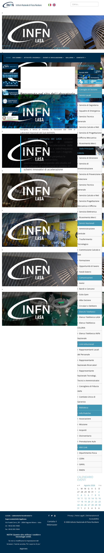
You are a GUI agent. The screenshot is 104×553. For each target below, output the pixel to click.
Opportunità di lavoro (89, 266)
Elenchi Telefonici (87, 311)
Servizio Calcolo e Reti (89, 127)
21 (92, 501)
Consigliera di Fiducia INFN (88, 388)
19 (85, 501)
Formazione (84, 260)
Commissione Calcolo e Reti (88, 252)
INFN (33, 105)
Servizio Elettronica (88, 211)
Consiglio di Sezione (88, 89)
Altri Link (83, 447)
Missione (83, 424)
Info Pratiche (85, 413)
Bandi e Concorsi (87, 288)
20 (89, 501)
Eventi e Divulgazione (53, 58)
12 (85, 498)
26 (85, 505)
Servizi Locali (85, 95)
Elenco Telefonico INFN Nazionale (88, 336)
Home (8, 58)
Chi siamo (16, 58)
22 (96, 501)
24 (78, 505)
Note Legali (79, 515)
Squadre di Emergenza (89, 111)
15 (96, 498)
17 (78, 501)
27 (89, 505)
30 (99, 505)
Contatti (80, 58)
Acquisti (83, 430)
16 (99, 498)
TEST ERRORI (26, 181)
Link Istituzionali (86, 344)
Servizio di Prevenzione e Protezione (89, 176)
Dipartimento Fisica (88, 453)
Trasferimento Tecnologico (84, 241)
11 (82, 498)
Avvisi (81, 283)
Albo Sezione (85, 300)
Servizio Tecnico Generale (85, 119)
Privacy (70, 515)
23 (99, 501)
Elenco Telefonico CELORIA (86, 325)
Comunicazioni (86, 277)
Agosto (87, 485)
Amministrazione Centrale (86, 231)
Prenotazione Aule (87, 441)
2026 (93, 485)
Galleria (69, 58)
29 (96, 505)
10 (78, 498)
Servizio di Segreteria (88, 105)
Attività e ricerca (32, 58)
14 (92, 498)
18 (82, 501)
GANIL (82, 464)
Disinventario (85, 435)
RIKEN (82, 470)
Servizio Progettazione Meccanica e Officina (88, 203)
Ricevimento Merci (87, 143)
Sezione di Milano (61, 48)
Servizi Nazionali (86, 223)
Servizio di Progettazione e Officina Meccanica (89, 135)
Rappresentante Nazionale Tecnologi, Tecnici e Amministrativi (88, 375)
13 (89, 498)
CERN (81, 458)
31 (78, 508)
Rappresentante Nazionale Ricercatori (87, 362)
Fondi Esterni (85, 272)
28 (92, 505)
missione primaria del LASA (45, 138)
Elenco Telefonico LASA (89, 317)
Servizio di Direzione (88, 158)
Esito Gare (83, 294)
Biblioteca (83, 407)
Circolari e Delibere (88, 306)
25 (82, 505)
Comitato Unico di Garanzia (86, 399)
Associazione (85, 418)
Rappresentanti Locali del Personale (88, 352)
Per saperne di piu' (33, 544)
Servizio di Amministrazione (85, 166)
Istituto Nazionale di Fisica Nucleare (29, 5)
